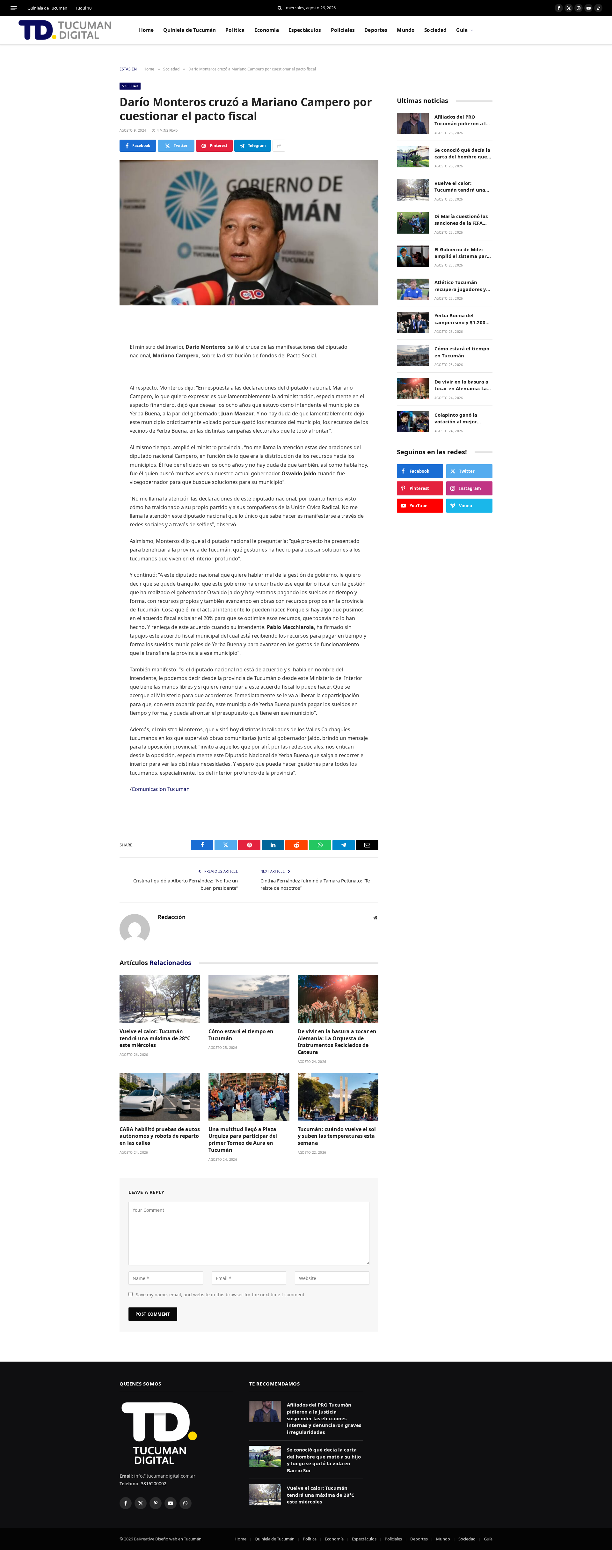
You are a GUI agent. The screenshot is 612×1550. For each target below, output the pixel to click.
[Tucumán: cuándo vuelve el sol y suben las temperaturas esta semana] (338, 1097)
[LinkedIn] (97, 369)
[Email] (97, 418)
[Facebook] (97, 336)
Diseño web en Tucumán (178, 1539)
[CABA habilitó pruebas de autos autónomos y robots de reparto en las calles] (160, 1097)
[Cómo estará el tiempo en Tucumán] (248, 999)
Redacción (172, 917)
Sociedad (435, 30)
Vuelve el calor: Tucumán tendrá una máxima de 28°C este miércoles (155, 1038)
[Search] (279, 8)
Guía (462, 30)
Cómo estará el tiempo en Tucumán (240, 1035)
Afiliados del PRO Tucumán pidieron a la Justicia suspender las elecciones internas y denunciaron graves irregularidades (461, 120)
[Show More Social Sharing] (279, 146)
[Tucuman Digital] (65, 30)
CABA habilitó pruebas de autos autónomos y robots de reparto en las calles (160, 1136)
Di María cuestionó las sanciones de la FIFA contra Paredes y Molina (461, 220)
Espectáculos (304, 30)
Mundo (406, 30)
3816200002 (153, 1484)
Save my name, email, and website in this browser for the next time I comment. (221, 1294)
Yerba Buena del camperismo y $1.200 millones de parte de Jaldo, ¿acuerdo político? (459, 319)
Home (146, 30)
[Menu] (14, 8)
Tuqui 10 (83, 8)
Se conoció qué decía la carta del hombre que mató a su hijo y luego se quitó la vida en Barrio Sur (462, 153)
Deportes (375, 30)
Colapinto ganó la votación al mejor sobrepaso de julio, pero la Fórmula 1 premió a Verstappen (463, 418)
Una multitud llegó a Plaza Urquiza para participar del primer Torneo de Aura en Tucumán (242, 1139)
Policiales (343, 30)
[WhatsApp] (97, 401)
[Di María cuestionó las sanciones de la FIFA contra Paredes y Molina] (413, 223)
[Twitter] (97, 353)
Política (234, 30)
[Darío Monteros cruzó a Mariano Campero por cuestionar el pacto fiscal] (249, 232)
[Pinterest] (97, 385)
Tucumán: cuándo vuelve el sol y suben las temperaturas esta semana (337, 1136)
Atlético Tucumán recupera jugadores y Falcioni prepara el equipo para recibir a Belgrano (460, 286)
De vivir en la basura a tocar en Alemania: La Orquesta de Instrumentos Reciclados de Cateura (337, 1042)
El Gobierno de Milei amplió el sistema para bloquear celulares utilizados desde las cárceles (462, 253)
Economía (266, 30)
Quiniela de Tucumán (47, 8)
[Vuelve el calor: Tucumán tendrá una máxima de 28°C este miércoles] (160, 999)
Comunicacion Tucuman (161, 789)
